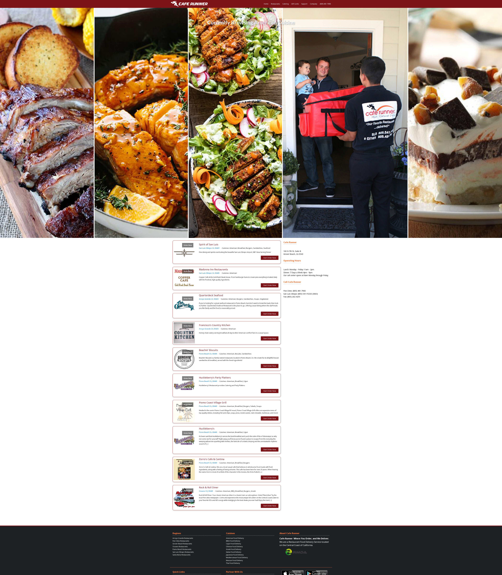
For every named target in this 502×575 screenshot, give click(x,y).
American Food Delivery (235, 538)
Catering (285, 4)
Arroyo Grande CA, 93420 (208, 299)
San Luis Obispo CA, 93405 (209, 273)
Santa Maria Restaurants (181, 555)
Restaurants (275, 4)
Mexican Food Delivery (234, 560)
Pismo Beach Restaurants (182, 549)
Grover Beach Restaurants (182, 544)
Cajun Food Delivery (233, 544)
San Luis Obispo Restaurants (183, 552)
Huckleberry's (206, 428)
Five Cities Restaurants (181, 541)
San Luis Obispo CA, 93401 (209, 248)
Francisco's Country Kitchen (214, 325)
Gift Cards (295, 4)
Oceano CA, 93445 (206, 491)
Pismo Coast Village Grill (212, 402)
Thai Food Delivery (233, 563)
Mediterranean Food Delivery (237, 557)
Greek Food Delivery (233, 549)
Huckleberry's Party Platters (215, 377)
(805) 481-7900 (325, 4)
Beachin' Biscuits (208, 350)
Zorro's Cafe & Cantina (211, 459)
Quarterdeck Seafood (211, 295)
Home (266, 4)
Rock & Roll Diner (208, 487)
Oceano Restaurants (180, 546)
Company (313, 4)
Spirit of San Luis (208, 244)
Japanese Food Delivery (235, 555)
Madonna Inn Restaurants (213, 269)
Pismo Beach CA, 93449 (208, 354)
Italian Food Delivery (233, 552)
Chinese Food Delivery (234, 546)
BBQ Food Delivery (233, 541)
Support (304, 4)
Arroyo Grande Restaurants (183, 538)
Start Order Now (269, 258)
